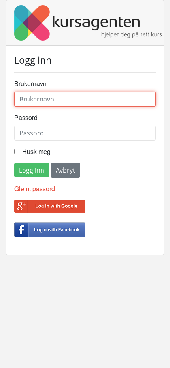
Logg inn (31, 170)
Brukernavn (30, 83)
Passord (26, 117)
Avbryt (65, 170)
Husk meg (36, 151)
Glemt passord (34, 188)
